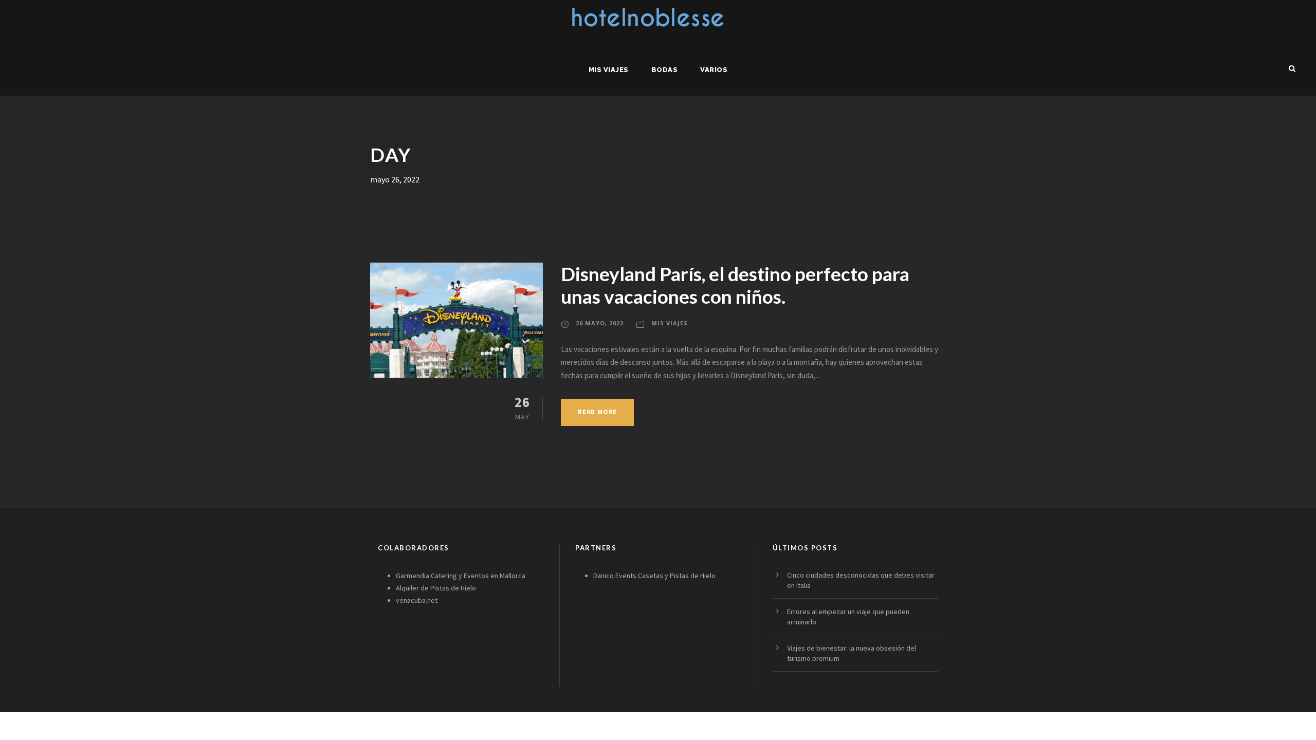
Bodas (664, 69)
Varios (713, 69)
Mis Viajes (609, 69)
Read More (597, 412)
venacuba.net (416, 600)
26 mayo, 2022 (600, 323)
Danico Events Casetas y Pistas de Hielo (654, 575)
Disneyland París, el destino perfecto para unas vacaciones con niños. (735, 285)
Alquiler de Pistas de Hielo (436, 588)
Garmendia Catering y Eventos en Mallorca (460, 575)
